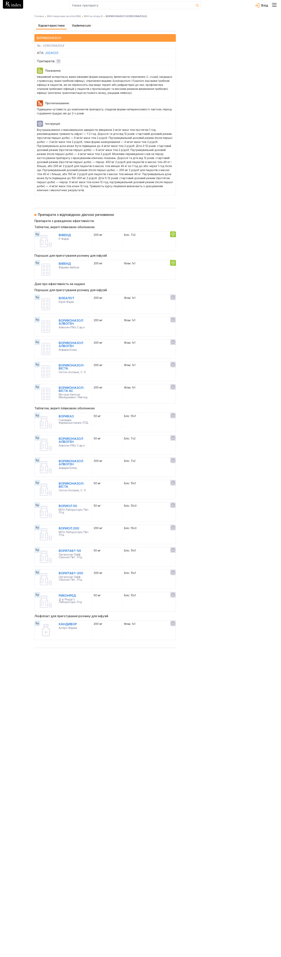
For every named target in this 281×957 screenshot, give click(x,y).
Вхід (264, 5)
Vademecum (81, 25)
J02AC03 (51, 53)
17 (58, 61)
